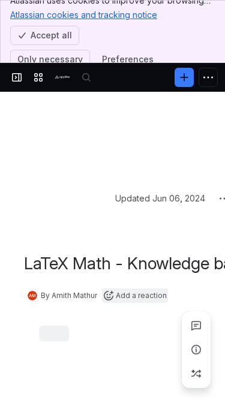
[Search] (86, 77)
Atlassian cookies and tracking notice (83, 15)
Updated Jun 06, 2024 (160, 108)
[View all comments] (196, 325)
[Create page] (196, 373)
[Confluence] (62, 77)
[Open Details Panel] (196, 349)
